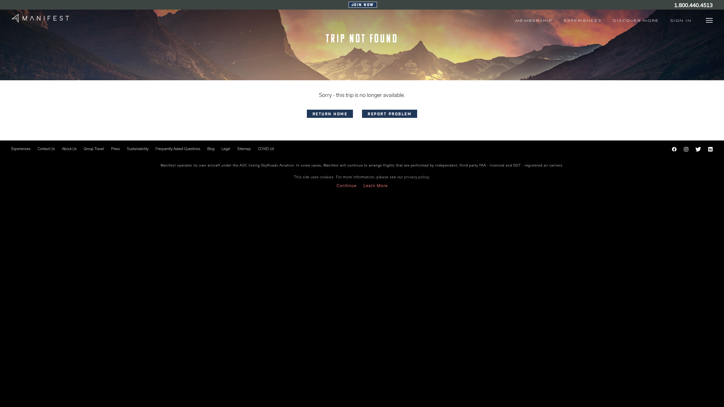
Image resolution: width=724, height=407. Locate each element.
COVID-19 (266, 149)
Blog (210, 149)
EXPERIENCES (583, 21)
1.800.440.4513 (693, 5)
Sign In (681, 21)
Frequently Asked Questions (178, 149)
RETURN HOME (330, 114)
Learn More (375, 185)
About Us (69, 149)
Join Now (363, 5)
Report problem (389, 114)
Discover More (636, 21)
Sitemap (244, 149)
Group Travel (94, 149)
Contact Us (46, 149)
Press (115, 149)
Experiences (21, 149)
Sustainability (137, 149)
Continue (347, 185)
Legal (225, 149)
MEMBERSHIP (534, 21)
